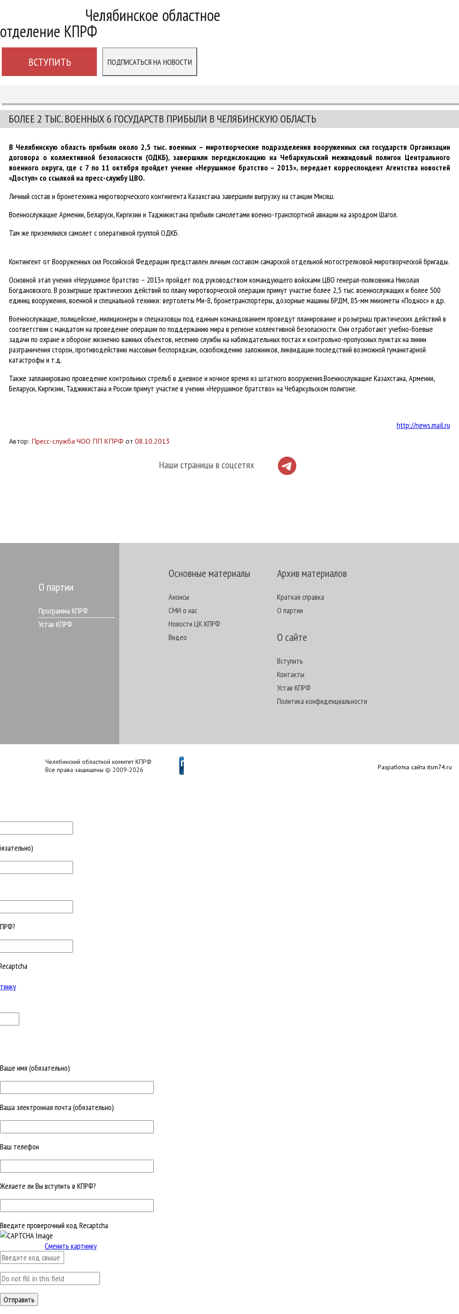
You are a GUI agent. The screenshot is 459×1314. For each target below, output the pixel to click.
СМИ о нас (183, 610)
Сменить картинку (71, 1246)
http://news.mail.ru (423, 425)
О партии (290, 610)
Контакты (290, 674)
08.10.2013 (152, 441)
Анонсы (179, 597)
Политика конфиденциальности (322, 701)
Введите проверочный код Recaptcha (54, 1225)
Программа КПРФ (63, 611)
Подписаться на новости (150, 62)
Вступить (49, 62)
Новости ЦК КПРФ (194, 624)
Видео (178, 637)
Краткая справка (300, 597)
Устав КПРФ (55, 624)
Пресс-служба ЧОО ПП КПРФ (77, 441)
